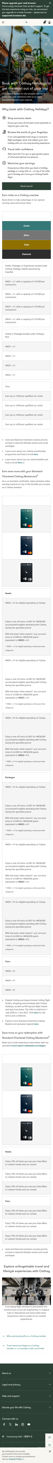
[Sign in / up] (49, 22)
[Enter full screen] (49, 1303)
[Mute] (7, 1303)
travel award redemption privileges (28, 1045)
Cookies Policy (15, 1459)
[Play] (26, 1291)
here (36, 454)
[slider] (3, 1300)
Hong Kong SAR (14, 1436)
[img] (50, 3)
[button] (50, 1451)
